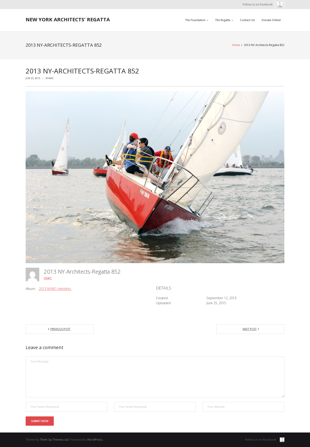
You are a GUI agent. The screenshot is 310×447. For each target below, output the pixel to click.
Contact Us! (247, 20)
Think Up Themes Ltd (54, 439)
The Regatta (222, 20)
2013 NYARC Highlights (55, 289)
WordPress (95, 439)
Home (236, 45)
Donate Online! (271, 20)
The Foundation (195, 20)
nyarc (50, 78)
